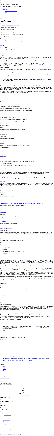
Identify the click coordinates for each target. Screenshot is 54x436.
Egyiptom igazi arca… (6, 432)
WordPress (4, 434)
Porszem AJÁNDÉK (8, 10)
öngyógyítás (5, 370)
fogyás (4, 368)
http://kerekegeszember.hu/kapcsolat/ (6, 407)
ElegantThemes (12, 434)
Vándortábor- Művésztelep (7, 424)
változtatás (4, 373)
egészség (4, 366)
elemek (4, 367)
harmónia (4, 369)
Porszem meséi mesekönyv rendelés (11, 11)
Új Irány (4, 423)
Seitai (3, 15)
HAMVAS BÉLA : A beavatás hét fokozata (25, 360)
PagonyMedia (22, 434)
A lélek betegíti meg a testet (17, 356)
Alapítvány (4, 16)
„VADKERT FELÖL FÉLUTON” (8, 430)
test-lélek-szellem (5, 372)
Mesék (6, 12)
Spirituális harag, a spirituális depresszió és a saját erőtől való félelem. (38, 358)
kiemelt (5, 18)
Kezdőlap (4, 8)
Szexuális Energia (13, 362)
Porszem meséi (5, 9)
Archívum (2, 415)
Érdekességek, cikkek (6, 420)
